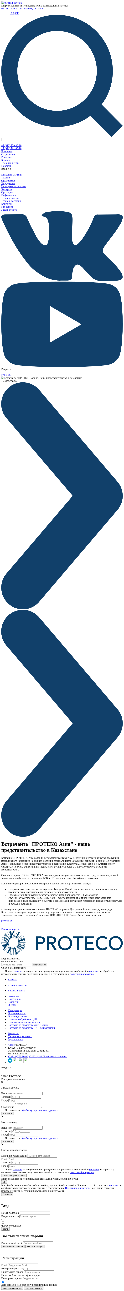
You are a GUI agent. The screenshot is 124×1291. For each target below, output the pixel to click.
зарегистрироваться (12, 1288)
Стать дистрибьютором (14, 1175)
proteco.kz (6, 920)
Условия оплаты (10, 198)
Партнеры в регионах (20, 1036)
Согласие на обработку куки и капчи (28, 1025)
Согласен (7, 1194)
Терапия (5, 177)
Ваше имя (6, 1093)
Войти (5, 1229)
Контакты (6, 203)
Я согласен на (31, 1110)
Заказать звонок (58, 1056)
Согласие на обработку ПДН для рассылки (31, 1028)
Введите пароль (10, 1216)
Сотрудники (8, 154)
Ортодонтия (8, 180)
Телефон (6, 1096)
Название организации (14, 1155)
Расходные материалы (13, 186)
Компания (6, 151)
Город (4, 1100)
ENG (4, 375)
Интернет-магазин (11, 174)
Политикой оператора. (77, 1188)
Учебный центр (10, 163)
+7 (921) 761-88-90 (11, 148)
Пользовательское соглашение (24, 1022)
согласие (17, 971)
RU (9, 375)
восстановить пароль (13, 1246)
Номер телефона (10, 1212)
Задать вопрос (9, 209)
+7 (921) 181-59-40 (34, 8)
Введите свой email (11, 1243)
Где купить (7, 206)
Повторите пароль (11, 1278)
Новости (6, 165)
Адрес (11, 1044)
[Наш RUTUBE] (26, 1062)
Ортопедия (7, 192)
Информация (8, 195)
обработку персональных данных (39, 1110)
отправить (7, 1113)
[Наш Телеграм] (10, 1062)
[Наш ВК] (15, 1062)
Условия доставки (11, 201)
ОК (4, 1182)
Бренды (5, 160)
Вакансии (6, 157)
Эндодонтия (8, 183)
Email (4, 1159)
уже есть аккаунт (35, 1246)
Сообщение (7, 1107)
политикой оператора (82, 974)
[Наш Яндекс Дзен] (21, 1062)
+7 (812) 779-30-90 (11, 8)
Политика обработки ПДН (22, 1019)
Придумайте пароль (12, 1272)
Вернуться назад (10, 929)
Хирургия (6, 189)
